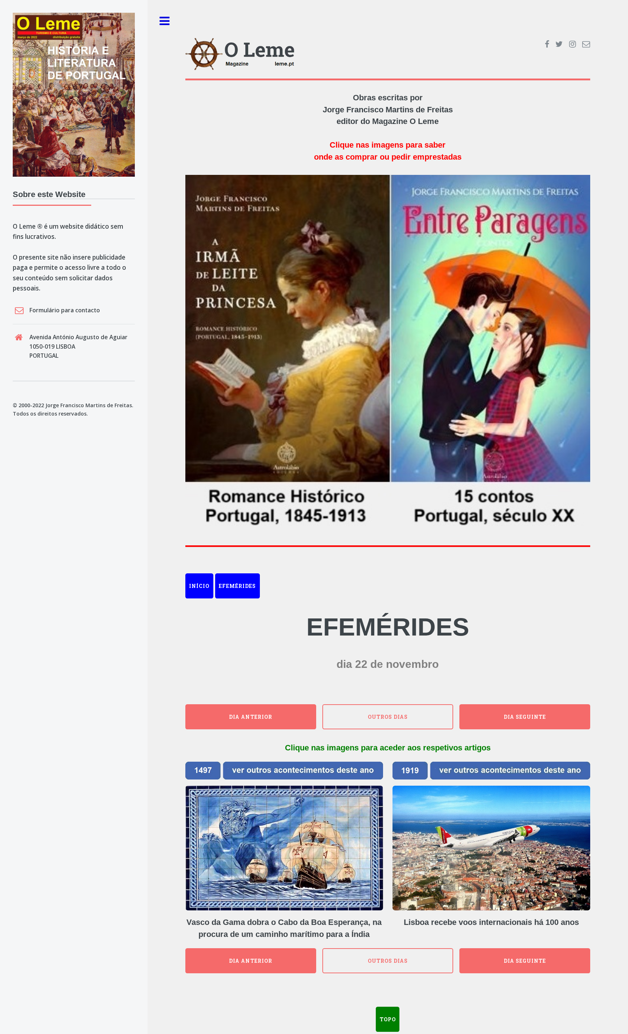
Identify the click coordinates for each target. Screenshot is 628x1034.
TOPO (388, 1019)
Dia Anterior (250, 716)
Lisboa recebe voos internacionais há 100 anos (491, 922)
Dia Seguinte (525, 716)
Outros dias (388, 716)
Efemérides (237, 585)
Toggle (165, 21)
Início (199, 585)
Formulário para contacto (64, 310)
